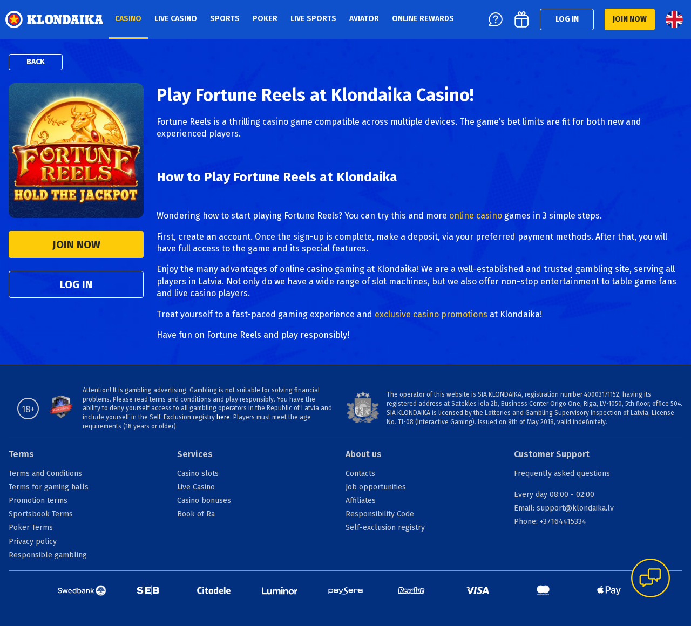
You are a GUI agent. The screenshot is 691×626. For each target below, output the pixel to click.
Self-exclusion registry (385, 527)
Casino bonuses (204, 500)
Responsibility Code (380, 514)
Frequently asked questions (562, 473)
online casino (475, 215)
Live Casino (196, 487)
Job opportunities (376, 487)
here (223, 417)
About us (364, 454)
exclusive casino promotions (431, 314)
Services (195, 454)
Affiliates (361, 500)
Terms (21, 454)
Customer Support (552, 454)
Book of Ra (196, 514)
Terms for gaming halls (49, 487)
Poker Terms (31, 527)
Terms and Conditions (45, 473)
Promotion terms (38, 500)
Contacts (360, 473)
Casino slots (198, 473)
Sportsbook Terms (41, 514)
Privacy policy (33, 541)
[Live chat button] (650, 579)
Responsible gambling (48, 555)
